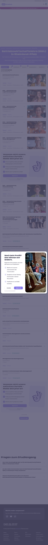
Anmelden (9, 288)
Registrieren (18, 288)
